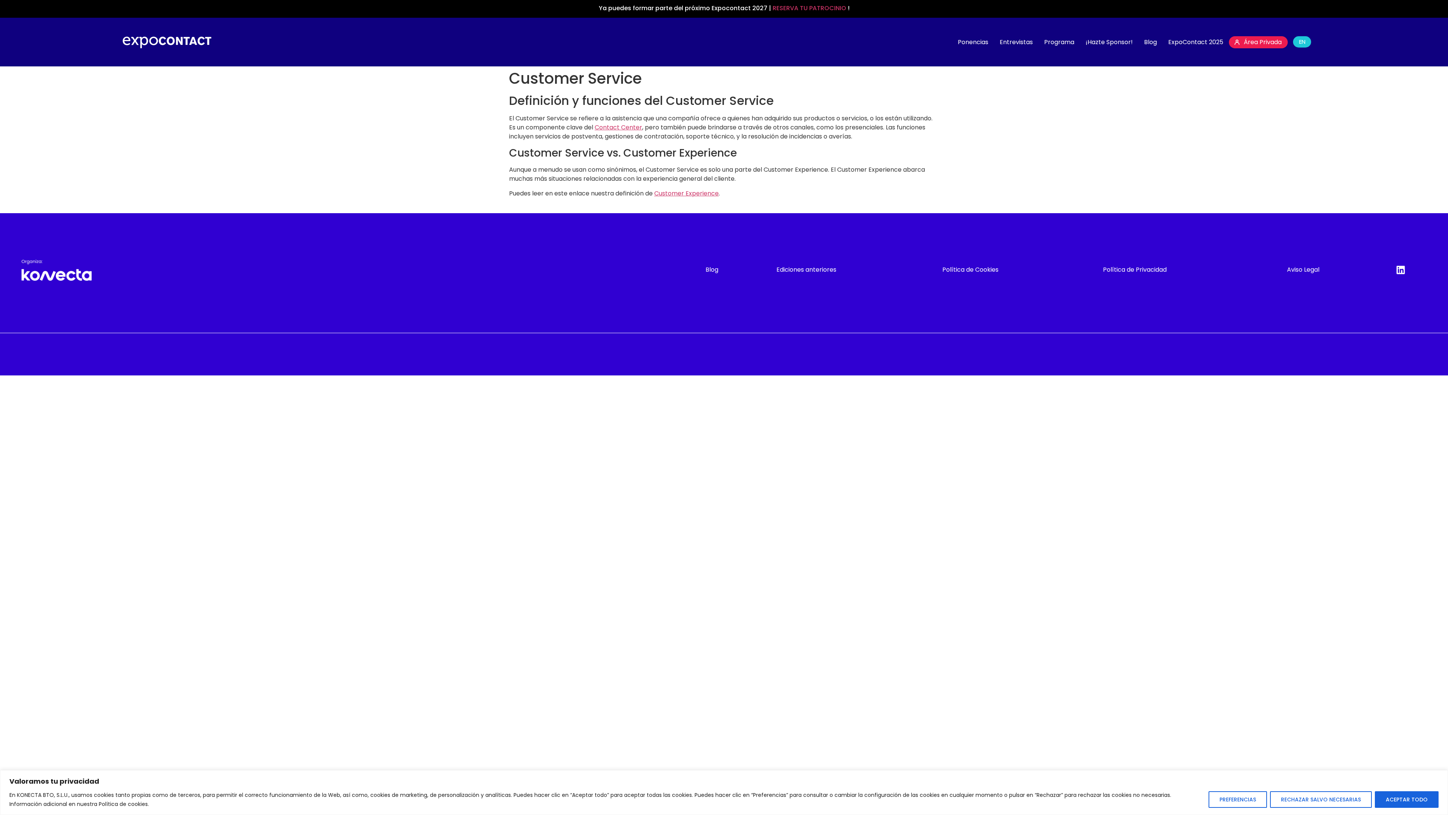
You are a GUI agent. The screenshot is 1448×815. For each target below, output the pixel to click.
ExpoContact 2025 (1195, 42)
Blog (1150, 42)
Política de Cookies (970, 269)
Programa (1059, 42)
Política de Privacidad (1135, 269)
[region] (724, 792)
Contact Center (618, 127)
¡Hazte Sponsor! (1109, 42)
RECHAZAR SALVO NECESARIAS (1321, 799)
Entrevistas (1016, 42)
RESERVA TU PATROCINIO (810, 8)
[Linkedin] (1400, 270)
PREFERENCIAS (1237, 799)
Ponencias (973, 42)
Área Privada (1263, 42)
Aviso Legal (1303, 269)
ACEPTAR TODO (1407, 799)
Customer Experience (686, 193)
